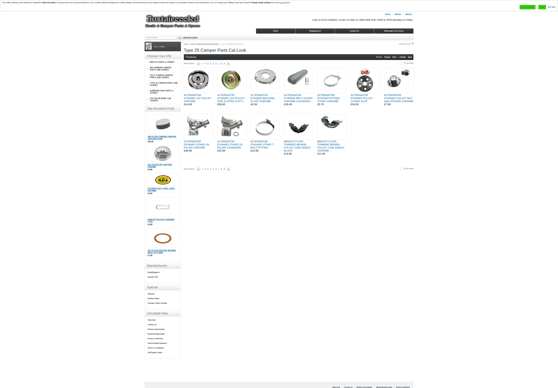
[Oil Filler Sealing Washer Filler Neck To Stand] (163, 246)
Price (394, 57)
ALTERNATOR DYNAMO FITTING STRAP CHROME (328, 98)
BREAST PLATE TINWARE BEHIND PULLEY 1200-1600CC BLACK (297, 146)
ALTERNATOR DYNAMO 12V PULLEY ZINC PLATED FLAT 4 (231, 98)
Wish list (408, 14)
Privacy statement (155, 339)
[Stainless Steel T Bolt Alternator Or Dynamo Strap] (265, 126)
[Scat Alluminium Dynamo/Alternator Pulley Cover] (365, 80)
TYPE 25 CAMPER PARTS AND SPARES (204, 44)
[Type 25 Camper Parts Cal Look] (199, 63)
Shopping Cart (315, 31)
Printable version (405, 44)
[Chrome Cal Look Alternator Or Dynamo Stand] (198, 126)
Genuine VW (153, 277)
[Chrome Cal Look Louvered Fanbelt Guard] (298, 80)
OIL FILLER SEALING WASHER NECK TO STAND (162, 251)
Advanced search (190, 37)
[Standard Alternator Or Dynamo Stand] (231, 126)
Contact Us (354, 31)
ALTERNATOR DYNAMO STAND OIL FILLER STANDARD (230, 144)
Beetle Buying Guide (156, 334)
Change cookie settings (157, 303)
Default (403, 57)
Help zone (152, 320)
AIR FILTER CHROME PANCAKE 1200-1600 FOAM (162, 138)
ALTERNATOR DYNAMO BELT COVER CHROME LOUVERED (298, 98)
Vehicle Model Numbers (157, 343)
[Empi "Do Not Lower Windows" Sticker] (163, 184)
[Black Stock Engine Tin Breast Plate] (298, 126)
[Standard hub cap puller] (163, 215)
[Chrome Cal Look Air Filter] (163, 132)
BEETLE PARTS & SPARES (162, 62)
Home (186, 44)
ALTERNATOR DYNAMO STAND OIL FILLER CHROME (197, 144)
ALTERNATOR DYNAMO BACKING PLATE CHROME (262, 98)
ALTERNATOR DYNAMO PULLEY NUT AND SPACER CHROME (398, 98)
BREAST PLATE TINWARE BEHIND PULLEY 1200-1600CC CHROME (330, 146)
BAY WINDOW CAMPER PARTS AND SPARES (160, 69)
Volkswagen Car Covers (394, 31)
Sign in (387, 14)
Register (398, 14)
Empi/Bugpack (154, 272)
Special (282, 3)
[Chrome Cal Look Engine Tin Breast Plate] (332, 126)
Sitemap (151, 294)
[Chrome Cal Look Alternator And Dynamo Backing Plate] (265, 80)
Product (387, 57)
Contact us (152, 325)
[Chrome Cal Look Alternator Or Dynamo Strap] (332, 80)
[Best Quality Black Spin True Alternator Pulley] (231, 80)
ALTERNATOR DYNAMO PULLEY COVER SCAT (362, 98)
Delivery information (156, 329)
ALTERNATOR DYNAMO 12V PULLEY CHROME (197, 98)
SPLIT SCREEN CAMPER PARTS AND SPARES (161, 76)
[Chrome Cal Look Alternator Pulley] (198, 80)
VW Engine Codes (155, 353)
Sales (410, 57)
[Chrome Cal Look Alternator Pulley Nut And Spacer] (398, 80)
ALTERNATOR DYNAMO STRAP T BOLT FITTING (262, 144)
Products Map (153, 299)
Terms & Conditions (156, 348)
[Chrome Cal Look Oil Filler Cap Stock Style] (163, 160)
